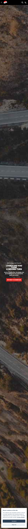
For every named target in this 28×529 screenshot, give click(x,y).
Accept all (14, 521)
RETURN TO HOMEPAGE (14, 280)
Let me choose (21, 517)
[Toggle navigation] (1, 2)
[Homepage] (5, 2)
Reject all (14, 524)
